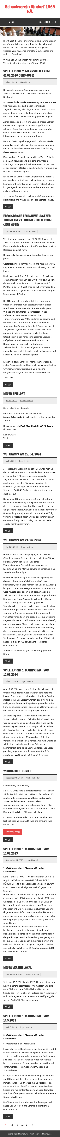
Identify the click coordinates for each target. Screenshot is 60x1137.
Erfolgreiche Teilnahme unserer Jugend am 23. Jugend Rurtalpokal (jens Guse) (27, 220)
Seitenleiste (46, 22)
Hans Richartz (26, 82)
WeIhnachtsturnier (17, 771)
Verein (8, 206)
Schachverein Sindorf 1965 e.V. (30, 8)
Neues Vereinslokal (17, 967)
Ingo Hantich (25, 461)
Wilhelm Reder (26, 400)
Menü (11, 22)
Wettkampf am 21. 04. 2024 (22, 540)
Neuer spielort (14, 393)
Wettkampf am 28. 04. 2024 (22, 454)
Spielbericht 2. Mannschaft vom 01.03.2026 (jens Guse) (26, 73)
